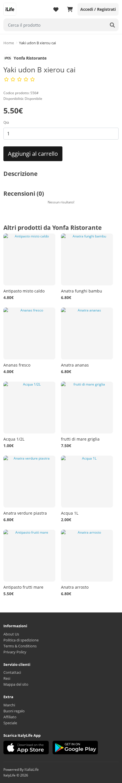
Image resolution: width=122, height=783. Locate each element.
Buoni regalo (14, 710)
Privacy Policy (14, 651)
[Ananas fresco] (29, 333)
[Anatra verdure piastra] (29, 482)
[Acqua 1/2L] (29, 407)
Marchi (9, 705)
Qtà (6, 122)
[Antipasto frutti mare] (29, 556)
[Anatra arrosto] (87, 556)
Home (8, 42)
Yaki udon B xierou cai (37, 42)
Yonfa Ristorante (30, 58)
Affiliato (9, 716)
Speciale (10, 722)
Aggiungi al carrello (33, 153)
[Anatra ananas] (87, 333)
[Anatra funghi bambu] (87, 259)
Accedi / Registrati (98, 9)
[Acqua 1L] (87, 482)
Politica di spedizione (21, 640)
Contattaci (12, 672)
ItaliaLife (31, 769)
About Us (11, 634)
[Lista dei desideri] (56, 9)
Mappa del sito (15, 684)
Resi (6, 678)
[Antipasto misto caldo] (29, 259)
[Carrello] (70, 9)
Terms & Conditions (20, 646)
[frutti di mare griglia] (87, 407)
